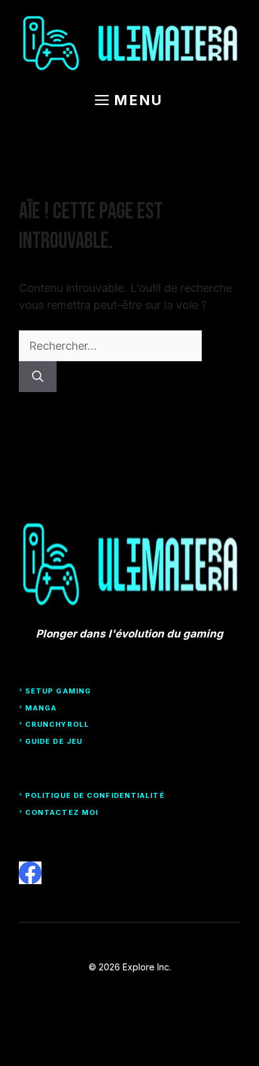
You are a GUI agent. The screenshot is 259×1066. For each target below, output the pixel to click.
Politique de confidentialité (95, 795)
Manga (41, 708)
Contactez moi (61, 812)
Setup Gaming (58, 691)
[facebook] (30, 872)
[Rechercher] (38, 376)
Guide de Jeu (53, 741)
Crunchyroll (57, 724)
